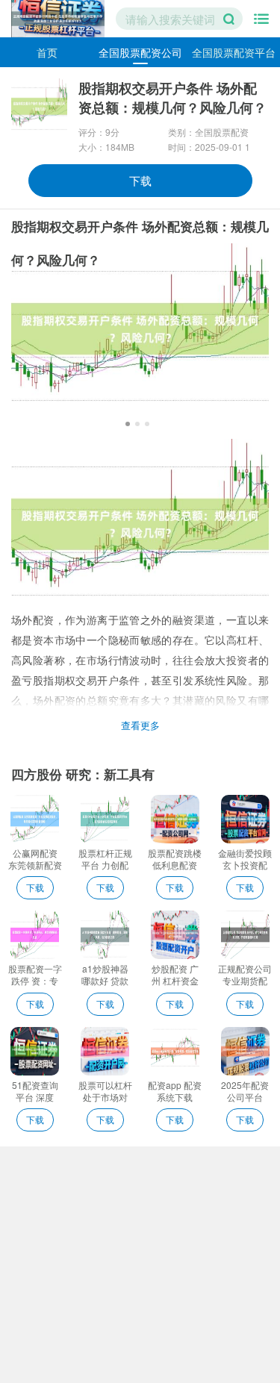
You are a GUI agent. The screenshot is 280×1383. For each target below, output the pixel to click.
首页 (47, 52)
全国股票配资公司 (140, 52)
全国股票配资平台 (234, 52)
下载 (140, 180)
